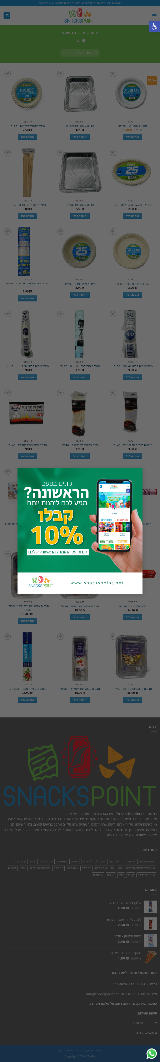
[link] (154, 26)
